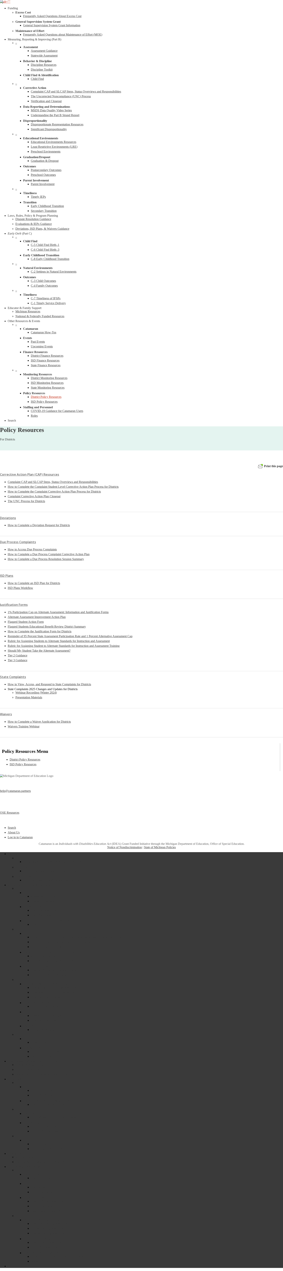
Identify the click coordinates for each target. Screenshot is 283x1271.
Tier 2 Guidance (17, 655)
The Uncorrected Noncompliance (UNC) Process (61, 942)
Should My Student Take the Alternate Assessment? (39, 650)
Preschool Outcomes (43, 1020)
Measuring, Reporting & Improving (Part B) (34, 885)
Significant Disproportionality (49, 974)
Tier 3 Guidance (17, 660)
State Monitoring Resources (47, 1233)
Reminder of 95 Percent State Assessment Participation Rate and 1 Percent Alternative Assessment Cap (70, 636)
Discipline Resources (43, 910)
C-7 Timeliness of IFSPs (45, 1144)
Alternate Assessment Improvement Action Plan (37, 617)
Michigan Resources (27, 1157)
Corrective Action (38, 933)
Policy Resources (37, 1238)
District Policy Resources (25, 759)
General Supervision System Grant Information (51, 871)
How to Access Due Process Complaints (32, 549)
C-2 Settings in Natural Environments (53, 1117)
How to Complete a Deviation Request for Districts (39, 525)
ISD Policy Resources (23, 764)
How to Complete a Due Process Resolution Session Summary (46, 559)
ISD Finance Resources (45, 1206)
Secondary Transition (44, 1056)
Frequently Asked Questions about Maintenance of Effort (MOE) (62, 880)
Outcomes (31, 1012)
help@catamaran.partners (15, 790)
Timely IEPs (38, 1042)
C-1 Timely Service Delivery (48, 1148)
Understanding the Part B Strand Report (55, 960)
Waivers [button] (6, 714)
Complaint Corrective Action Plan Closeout (34, 496)
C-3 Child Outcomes (43, 1126)
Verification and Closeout (46, 946)
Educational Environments (45, 983)
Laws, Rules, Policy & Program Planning (33, 1061)
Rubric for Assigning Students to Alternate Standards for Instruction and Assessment (59, 641)
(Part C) (20, 1079)
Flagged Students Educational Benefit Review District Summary (47, 626)
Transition (31, 1048)
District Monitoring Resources (49, 1223)
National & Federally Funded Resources (39, 1161)
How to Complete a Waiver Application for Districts (39, 721)
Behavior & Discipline (41, 906)
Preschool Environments (45, 997)
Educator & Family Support (24, 1153)
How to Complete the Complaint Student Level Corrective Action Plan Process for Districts (63, 486)
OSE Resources (9, 812)
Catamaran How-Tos (43, 1178)
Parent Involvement (39, 1026)
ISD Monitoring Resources (47, 1228)
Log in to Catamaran (20, 837)
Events (28, 1183)
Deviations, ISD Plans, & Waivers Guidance (42, 1074)
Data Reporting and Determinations (53, 952)
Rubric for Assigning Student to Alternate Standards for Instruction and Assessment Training (64, 645)
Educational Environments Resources (53, 987)
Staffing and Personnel (42, 1252)
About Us (14, 832)
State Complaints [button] (13, 677)
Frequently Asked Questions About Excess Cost (52, 861)
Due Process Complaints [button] (18, 542)
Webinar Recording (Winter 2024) (36, 692)
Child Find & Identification (46, 920)
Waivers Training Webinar (23, 726)
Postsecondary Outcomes (46, 1015)
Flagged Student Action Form (26, 621)
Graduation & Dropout (45, 1006)
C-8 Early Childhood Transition (50, 1104)
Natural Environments (41, 1113)
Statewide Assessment (44, 901)
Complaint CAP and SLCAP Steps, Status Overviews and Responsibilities (53, 482)
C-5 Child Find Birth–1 (45, 1090)
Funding (13, 853)
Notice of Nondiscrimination (124, 847)
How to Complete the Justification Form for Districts (39, 631)
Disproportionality (38, 966)
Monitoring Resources (41, 1220)
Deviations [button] (8, 518)
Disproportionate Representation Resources (57, 970)
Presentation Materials (28, 697)
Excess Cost (25, 858)
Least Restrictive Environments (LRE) (54, 992)
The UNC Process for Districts (26, 501)
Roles (34, 1261)
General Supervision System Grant (44, 867)
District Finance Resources (47, 1201)
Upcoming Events (42, 1192)
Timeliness (32, 1038)
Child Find (37, 924)
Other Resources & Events (24, 1166)
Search (12, 827)
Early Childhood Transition (47, 1051)
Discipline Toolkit (42, 915)
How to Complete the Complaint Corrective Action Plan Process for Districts (54, 491)
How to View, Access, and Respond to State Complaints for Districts (49, 684)
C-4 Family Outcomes (44, 1131)
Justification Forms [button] (14, 605)
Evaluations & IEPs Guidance (33, 1069)
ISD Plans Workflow (20, 588)
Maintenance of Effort (33, 876)
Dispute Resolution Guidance (33, 1064)
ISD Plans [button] (6, 576)
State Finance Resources (45, 1211)
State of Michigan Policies (160, 847)
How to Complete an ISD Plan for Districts (34, 583)
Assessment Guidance (44, 896)
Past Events (38, 1187)
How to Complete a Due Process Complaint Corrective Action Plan (49, 554)
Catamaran (32, 1174)
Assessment (32, 892)
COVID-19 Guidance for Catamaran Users (57, 1256)
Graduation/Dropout (40, 1002)
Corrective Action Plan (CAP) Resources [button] (29, 474)
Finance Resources (38, 1197)
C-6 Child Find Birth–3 (45, 1095)
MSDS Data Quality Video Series (51, 956)
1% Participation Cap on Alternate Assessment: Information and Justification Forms (58, 612)
